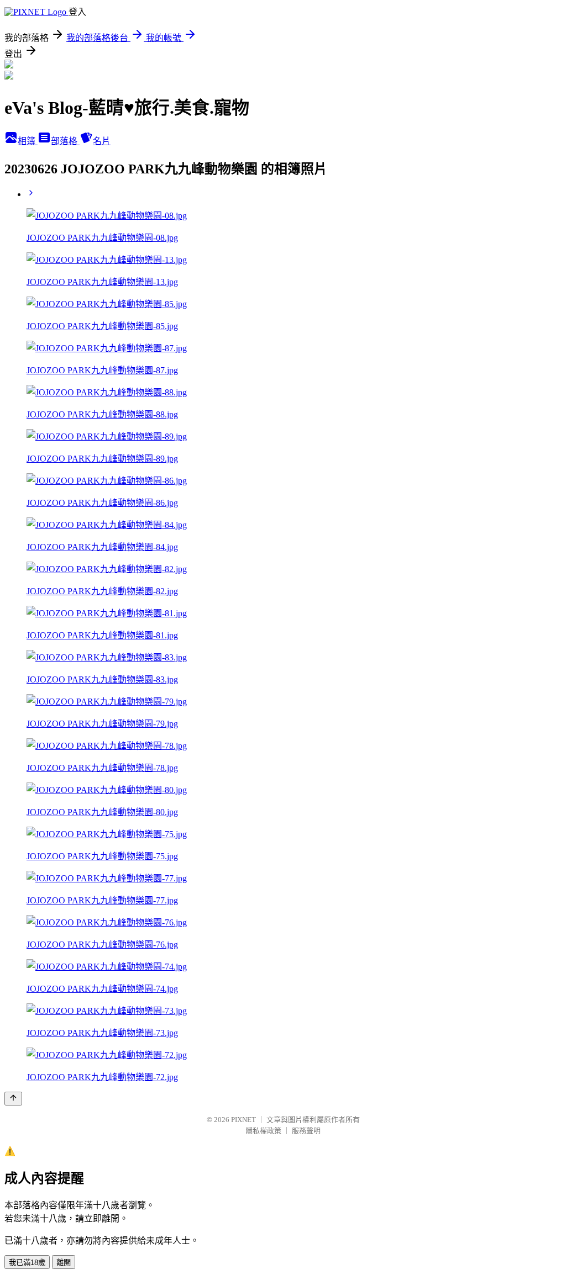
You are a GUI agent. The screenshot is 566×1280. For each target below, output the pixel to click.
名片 (102, 141)
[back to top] (13, 1099)
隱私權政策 (263, 1130)
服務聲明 (306, 1130)
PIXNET (243, 1119)
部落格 (65, 141)
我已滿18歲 (27, 1262)
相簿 (28, 141)
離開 (63, 1262)
